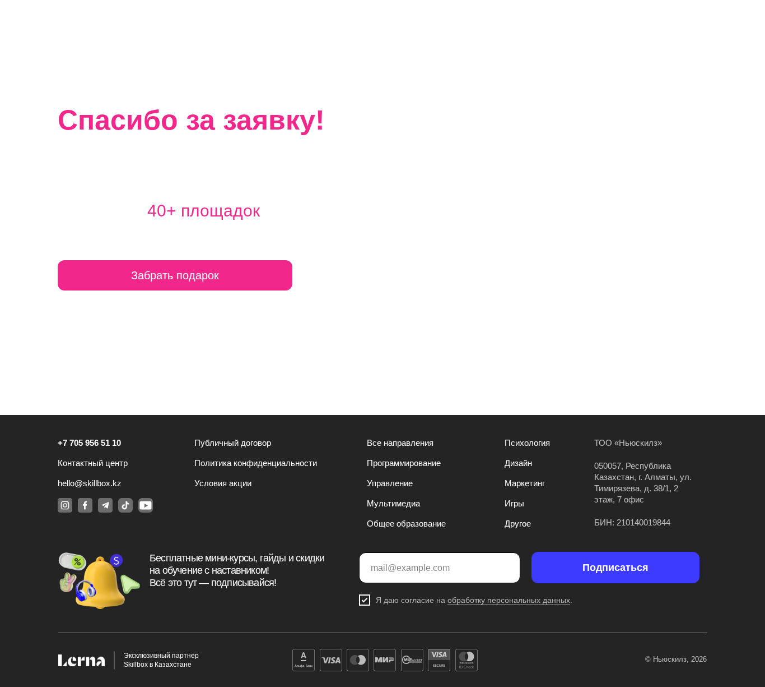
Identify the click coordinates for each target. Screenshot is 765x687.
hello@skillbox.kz (90, 483)
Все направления (400, 443)
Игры (514, 503)
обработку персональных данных (508, 600)
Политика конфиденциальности (255, 463)
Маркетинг (525, 483)
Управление (390, 483)
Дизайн (518, 463)
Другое (518, 523)
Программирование (404, 463)
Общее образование (406, 523)
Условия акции (222, 483)
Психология (527, 443)
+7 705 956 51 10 (89, 443)
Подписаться (615, 567)
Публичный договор (232, 443)
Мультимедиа (393, 503)
